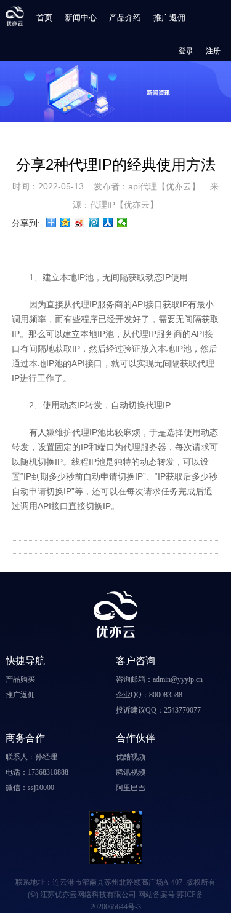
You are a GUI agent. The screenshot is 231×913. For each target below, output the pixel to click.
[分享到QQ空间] (65, 222)
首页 (44, 17)
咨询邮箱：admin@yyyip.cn (159, 679)
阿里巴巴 (130, 787)
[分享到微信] (122, 222)
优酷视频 (130, 757)
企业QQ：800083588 (149, 694)
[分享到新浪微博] (80, 222)
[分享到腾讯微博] (94, 222)
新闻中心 (81, 17)
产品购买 (20, 679)
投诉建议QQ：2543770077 (158, 710)
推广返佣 (169, 17)
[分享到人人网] (108, 222)
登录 (186, 51)
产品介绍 (125, 17)
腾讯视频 (130, 772)
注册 (213, 51)
